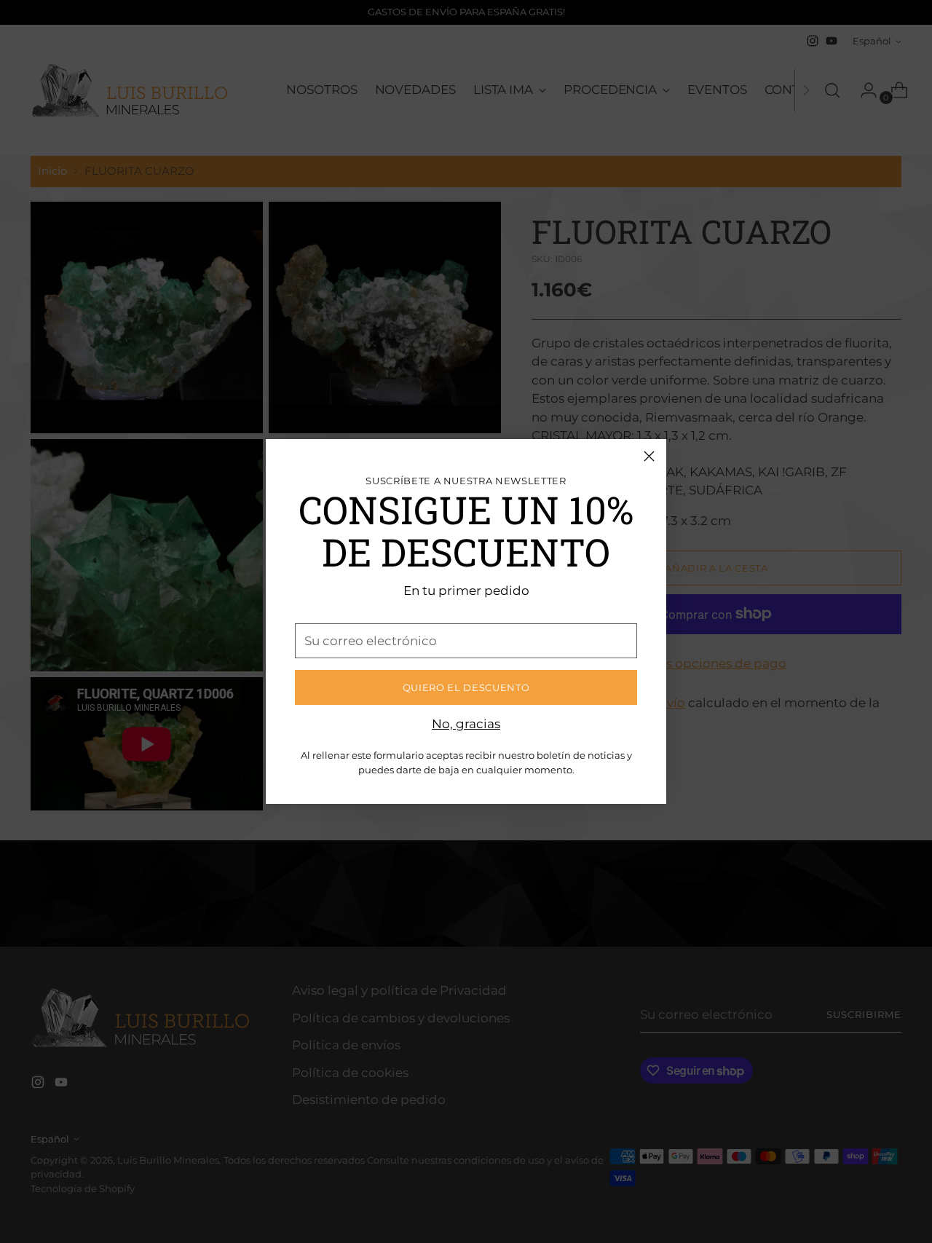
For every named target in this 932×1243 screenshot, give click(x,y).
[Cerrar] (649, 456)
